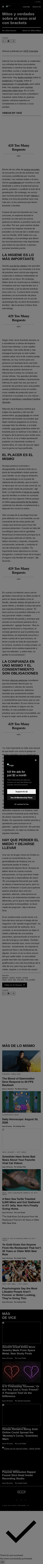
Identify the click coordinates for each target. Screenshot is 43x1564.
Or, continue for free (22, 804)
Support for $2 (22, 791)
